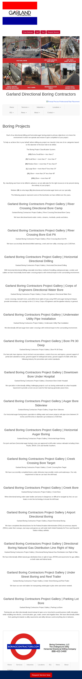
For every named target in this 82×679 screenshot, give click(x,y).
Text (43, 32)
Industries (40, 107)
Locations (56, 107)
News (23, 112)
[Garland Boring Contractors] (41, 646)
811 (11, 112)
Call (37, 32)
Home (12, 107)
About (36, 112)
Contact (50, 112)
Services (24, 107)
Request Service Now (41, 675)
